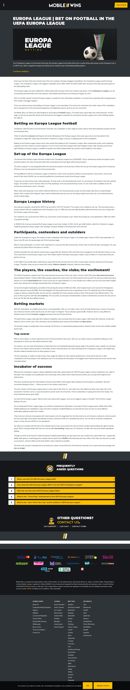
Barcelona (87, 322)
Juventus (44, 296)
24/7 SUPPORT (50, 526)
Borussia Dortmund (105, 275)
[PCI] (90, 563)
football (61, 113)
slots (16, 438)
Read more (103, 685)
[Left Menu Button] (4, 5)
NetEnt (65, 438)
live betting (59, 428)
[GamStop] (47, 569)
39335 (29, 589)
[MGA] (55, 563)
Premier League (38, 314)
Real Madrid (33, 281)
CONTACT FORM (79, 526)
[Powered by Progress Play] (73, 563)
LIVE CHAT (64, 526)
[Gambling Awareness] (107, 563)
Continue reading (21, 71)
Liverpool (31, 136)
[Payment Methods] (23, 557)
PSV (36, 290)
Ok (87, 685)
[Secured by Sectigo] (64, 569)
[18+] (82, 569)
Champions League (100, 91)
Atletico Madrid (59, 264)
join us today (19, 448)
